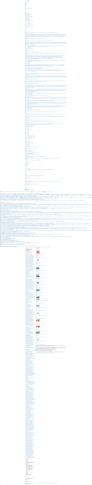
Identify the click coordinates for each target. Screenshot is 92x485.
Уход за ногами (34, 116)
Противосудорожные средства (30, 87)
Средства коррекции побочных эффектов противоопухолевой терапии (30, 364)
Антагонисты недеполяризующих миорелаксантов (41, 60)
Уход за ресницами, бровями (46, 121)
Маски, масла (35, 114)
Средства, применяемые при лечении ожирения (52, 97)
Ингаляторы (26, 163)
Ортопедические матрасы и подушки (39, 169)
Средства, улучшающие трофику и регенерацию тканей (55, 56)
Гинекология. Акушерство (28, 104)
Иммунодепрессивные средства (33, 38)
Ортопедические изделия (28, 168)
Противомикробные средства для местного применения (48, 90)
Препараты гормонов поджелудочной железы (35, 77)
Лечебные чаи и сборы (41, 67)
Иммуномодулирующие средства (41, 38)
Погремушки (31, 146)
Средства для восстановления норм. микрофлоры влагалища (30, 452)
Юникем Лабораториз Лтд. (29, 469)
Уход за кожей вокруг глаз (39, 121)
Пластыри (26, 174)
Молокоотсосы (26, 154)
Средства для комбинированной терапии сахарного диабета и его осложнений (41, 75)
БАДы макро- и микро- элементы (29, 126)
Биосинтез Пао (28, 463)
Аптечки (26, 167)
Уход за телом (26, 115)
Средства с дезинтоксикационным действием (32, 83)
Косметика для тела (27, 116)
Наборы (26, 112)
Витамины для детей (28, 294)
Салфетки (26, 173)
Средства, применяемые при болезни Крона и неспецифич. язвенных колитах (42, 35)
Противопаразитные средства (28, 94)
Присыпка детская (37, 156)
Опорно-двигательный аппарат (28, 61)
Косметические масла (38, 116)
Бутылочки (26, 152)
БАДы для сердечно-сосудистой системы (30, 135)
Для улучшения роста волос (47, 114)
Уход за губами (51, 121)
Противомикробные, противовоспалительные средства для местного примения (56, 89)
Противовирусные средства (28, 43)
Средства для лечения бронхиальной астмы (46, 99)
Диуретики (28, 65)
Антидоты (26, 83)
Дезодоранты (31, 111)
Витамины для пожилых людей (28, 46)
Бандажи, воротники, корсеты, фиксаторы (30, 169)
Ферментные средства (30, 35)
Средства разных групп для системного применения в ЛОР (30, 404)
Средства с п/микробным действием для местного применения (30, 281)
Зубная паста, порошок (42, 156)
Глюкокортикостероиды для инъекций (30, 418)
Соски (36, 152)
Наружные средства (27, 62)
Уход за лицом (26, 120)
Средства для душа (48, 111)
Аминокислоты (29, 26)
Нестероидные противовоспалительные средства (30, 419)
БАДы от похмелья (27, 132)
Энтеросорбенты (54, 35)
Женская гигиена (27, 110)
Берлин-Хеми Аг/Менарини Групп (30, 462)
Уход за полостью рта (27, 122)
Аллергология (26, 31)
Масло (29, 156)
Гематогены (26, 27)
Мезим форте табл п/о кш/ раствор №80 (40, 277)
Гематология (27, 300)
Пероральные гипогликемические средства (54, 77)
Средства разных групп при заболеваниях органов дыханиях (59, 99)
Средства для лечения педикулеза (29, 95)
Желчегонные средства (47, 34)
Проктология (27, 377)
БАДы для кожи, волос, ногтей (28, 137)
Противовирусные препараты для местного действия (31, 56)
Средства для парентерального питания (30, 60)
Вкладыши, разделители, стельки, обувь (48, 169)
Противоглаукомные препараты (29, 280)
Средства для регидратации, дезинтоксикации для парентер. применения (29, 332)
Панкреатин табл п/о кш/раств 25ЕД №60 (41, 307)
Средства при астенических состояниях (30, 430)
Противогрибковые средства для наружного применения (29, 319)
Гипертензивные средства (29, 339)
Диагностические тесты (27, 177)
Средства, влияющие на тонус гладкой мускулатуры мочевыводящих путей (45, 102)
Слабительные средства (53, 34)
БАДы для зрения (27, 133)
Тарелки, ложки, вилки (30, 152)
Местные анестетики (49, 60)
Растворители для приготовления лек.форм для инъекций (32, 70)
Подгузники (26, 148)
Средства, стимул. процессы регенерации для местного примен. (30, 283)
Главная (26, 247)
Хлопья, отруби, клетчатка (28, 23)
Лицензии (29, 481)
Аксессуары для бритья (53, 111)
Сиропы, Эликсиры (27, 67)
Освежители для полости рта (28, 123)
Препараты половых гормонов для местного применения (44, 106)
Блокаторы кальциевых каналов (28, 64)
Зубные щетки (50, 158)
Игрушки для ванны (27, 146)
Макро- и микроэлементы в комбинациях (30, 293)
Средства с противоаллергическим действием (30, 320)
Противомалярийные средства (63, 69)
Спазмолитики (31, 50)
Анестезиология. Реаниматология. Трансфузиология (31, 59)
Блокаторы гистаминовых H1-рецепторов (30, 32)
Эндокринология (27, 74)
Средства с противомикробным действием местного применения (29, 456)
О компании (27, 0)
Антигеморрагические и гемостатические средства (58, 53)
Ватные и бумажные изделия (28, 108)
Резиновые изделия (27, 184)
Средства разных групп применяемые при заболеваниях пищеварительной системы (30, 262)
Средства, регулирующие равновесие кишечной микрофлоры (40, 36)
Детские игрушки (27, 145)
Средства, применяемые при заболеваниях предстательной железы (30, 443)
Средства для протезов (61, 123)
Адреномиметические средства (43, 64)
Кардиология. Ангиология (28, 63)
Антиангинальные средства (51, 64)
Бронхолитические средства (28, 99)
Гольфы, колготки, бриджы (28, 178)
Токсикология (26, 82)
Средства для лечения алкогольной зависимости (30, 389)
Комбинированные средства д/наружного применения (31, 55)
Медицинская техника (27, 164)
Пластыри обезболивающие (28, 175)
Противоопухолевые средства (57, 73)
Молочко (27, 156)
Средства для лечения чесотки (37, 95)
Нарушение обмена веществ (28, 96)
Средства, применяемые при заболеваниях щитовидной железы (30, 372)
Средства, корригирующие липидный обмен (30, 97)
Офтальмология (27, 40)
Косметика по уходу (27, 181)
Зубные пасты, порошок (35, 123)
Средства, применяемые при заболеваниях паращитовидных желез (46, 76)
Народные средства (27, 66)
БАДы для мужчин (27, 134)
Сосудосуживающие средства (33, 91)
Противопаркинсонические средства (38, 86)
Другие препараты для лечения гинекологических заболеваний (32, 105)
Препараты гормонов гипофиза (62, 77)
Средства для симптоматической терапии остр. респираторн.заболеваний (44, 100)
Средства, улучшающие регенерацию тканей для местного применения (37, 81)
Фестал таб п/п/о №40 (38, 321)
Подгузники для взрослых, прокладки (34, 181)
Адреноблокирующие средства (36, 64)
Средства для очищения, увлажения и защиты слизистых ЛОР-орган (30, 403)
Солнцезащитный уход (27, 117)
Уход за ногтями (59, 116)
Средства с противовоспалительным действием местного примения (30, 455)
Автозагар (31, 116)
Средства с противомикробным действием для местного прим (30, 383)
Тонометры (26, 165)
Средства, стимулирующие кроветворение (29, 302)
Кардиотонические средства (33, 65)
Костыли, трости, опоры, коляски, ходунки (50, 181)
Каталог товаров (29, 247)
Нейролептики (64, 85)
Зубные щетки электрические (54, 123)
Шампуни (26, 114)
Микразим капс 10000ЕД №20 (39, 284)
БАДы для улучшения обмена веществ (29, 138)
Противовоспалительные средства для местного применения (30, 413)
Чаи (25, 30)
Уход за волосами (27, 113)
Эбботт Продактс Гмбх (29, 468)
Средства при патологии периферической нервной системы (55, 85)
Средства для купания (33, 158)
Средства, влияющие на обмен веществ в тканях (29, 427)
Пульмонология (27, 98)
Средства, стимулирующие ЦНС (46, 86)
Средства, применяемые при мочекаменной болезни (29, 444)
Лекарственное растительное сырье (34, 67)
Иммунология (26, 37)
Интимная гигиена (43, 111)
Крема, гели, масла (37, 154)
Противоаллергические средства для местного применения (39, 43)
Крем (25, 156)
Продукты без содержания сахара (29, 24)
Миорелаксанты (46, 85)
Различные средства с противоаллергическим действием (41, 32)
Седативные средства (32, 399)
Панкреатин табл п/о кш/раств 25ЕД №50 (41, 300)
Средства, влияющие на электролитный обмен (41, 97)
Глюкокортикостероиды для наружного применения (31, 58)
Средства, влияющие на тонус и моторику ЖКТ (30, 260)
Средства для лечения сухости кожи (41, 58)
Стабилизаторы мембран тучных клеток (53, 32)
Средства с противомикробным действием (60, 55)
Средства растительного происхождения (30, 73)
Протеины (32, 26)
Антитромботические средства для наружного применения (45, 53)
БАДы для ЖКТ (27, 139)
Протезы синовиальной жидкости (30, 417)
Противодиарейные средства (29, 261)
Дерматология (26, 54)
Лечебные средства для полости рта (37, 124)
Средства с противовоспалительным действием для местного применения (45, 80)
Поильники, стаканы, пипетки (58, 181)
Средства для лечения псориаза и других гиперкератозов (56, 57)
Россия (27, 473)
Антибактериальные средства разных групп (44, 69)
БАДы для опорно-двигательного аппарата (30, 136)
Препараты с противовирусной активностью (54, 69)
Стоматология (26, 79)
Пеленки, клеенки (43, 158)
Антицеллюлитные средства (50, 116)
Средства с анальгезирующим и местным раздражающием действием (46, 55)
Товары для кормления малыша (29, 151)
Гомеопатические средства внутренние (30, 275)
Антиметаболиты (37, 73)
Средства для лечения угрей (49, 58)
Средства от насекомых (44, 116)
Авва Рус (27, 461)
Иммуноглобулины (27, 38)
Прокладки (26, 111)
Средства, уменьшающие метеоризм (40, 34)
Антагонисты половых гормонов (44, 77)
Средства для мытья (32, 156)
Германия (27, 471)
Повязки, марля (27, 176)
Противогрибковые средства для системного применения (32, 69)
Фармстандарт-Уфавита (29, 467)
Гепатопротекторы (27, 34)
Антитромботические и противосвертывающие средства (31, 53)
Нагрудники (34, 152)
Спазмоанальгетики (27, 50)
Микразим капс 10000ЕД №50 (39, 292)
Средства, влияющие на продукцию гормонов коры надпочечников (59, 75)
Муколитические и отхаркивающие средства (30, 100)
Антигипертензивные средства (57, 64)
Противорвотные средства (32, 34)
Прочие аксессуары (38, 158)
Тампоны (29, 111)
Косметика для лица (27, 121)
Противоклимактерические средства (44, 105)
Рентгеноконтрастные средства (28, 48)
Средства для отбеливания (48, 123)
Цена (36, 249)
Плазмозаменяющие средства (55, 60)
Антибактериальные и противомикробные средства (55, 70)
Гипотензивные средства (28, 345)
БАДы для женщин (27, 131)
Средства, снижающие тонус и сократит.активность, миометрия (56, 105)
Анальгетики (27, 299)
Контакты (27, 1)
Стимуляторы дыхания (31, 333)
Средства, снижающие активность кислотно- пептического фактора (56, 36)
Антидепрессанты (33, 85)
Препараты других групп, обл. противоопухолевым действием (46, 73)
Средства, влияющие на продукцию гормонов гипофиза (31, 76)
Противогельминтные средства (44, 95)
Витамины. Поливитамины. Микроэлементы (30, 44)
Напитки (26, 29)
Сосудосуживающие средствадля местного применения (44, 42)
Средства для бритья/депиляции (37, 111)
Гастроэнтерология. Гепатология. (29, 33)
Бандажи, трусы (30, 154)
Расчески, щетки (47, 158)
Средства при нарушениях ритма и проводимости (56, 65)
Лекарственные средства (34, 247)
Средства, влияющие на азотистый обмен (59, 102)
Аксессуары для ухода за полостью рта (46, 124)
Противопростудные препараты (29, 415)
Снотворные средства (28, 388)
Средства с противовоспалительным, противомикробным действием (41, 57)
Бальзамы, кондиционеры (30, 114)
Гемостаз (26, 52)
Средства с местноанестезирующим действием (51, 43)
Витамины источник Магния (35, 46)
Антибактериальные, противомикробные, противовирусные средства (33, 68)
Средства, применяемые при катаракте (62, 43)
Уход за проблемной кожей (33, 121)
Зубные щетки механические (41, 123)
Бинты (25, 172)
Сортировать (27, 251)
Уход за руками (55, 116)
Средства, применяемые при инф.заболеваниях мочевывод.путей (30, 446)
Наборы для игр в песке (35, 146)
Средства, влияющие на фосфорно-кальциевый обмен (30, 428)
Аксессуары (38, 152)
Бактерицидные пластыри (43, 175)
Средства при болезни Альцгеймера (39, 85)
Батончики (26, 26)
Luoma (26, 179)
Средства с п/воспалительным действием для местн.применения (59, 42)
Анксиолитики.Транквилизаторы (29, 391)
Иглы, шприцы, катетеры (41, 181)
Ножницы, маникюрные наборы (56, 158)
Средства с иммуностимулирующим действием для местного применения (38, 89)
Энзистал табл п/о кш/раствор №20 (40, 334)
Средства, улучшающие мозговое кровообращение (57, 86)
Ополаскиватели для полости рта (29, 124)
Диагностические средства (28, 47)
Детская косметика (27, 155)
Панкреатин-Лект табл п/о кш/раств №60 (41, 315)
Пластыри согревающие (37, 175)
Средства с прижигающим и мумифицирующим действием (29, 317)
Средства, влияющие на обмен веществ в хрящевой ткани (29, 429)
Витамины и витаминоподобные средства (44, 46)
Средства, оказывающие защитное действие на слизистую (29, 263)
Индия (27, 472)
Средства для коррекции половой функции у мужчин (30, 445)
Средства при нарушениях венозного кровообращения (43, 65)
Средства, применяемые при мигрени (29, 86)
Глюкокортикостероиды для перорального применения (29, 416)
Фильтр (29, 251)
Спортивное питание (27, 25)
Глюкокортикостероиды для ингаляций (36, 99)
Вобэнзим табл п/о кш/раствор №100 (40, 254)
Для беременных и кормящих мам (29, 153)
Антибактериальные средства (28, 107)
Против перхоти (39, 114)
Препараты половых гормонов (28, 75)
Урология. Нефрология (27, 101)
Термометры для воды (27, 158)
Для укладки (42, 114)
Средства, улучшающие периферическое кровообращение (30, 344)
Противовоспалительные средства (30, 316)
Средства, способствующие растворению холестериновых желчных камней (29, 268)
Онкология (30, 359)
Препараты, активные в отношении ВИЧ (43, 70)
